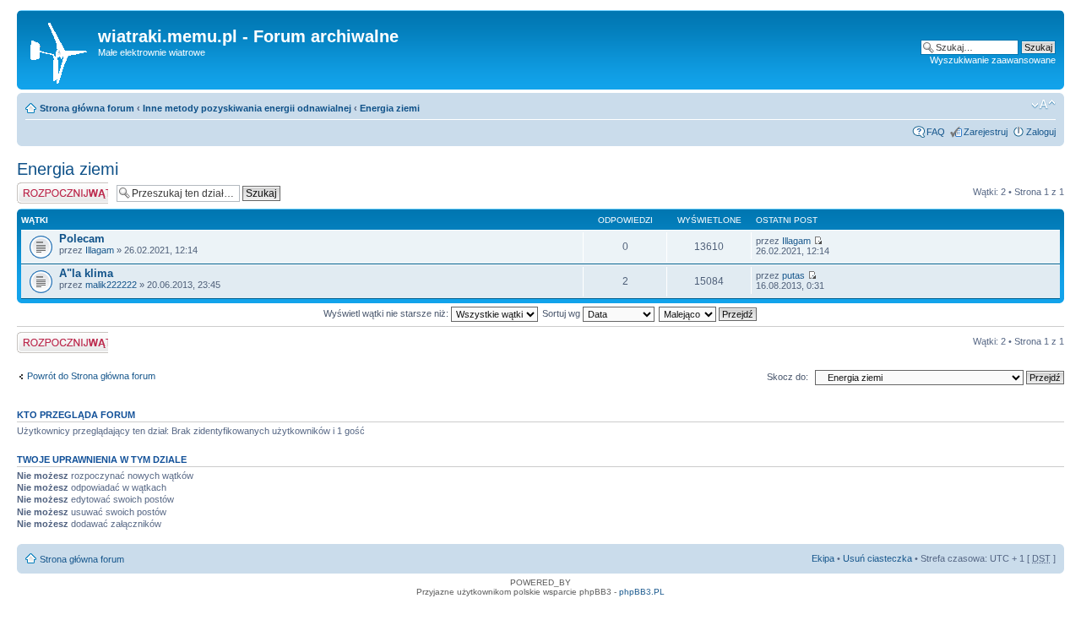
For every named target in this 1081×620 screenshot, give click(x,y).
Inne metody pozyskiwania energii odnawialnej (247, 108)
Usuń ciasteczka (877, 558)
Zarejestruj (986, 132)
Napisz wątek (45, 187)
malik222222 (111, 285)
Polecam (82, 238)
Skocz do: (787, 377)
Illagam (99, 250)
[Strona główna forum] (59, 49)
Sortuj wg (562, 313)
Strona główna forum (87, 108)
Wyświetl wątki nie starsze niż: (387, 313)
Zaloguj (1041, 132)
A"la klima (86, 273)
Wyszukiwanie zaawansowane (993, 60)
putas (793, 275)
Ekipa (823, 558)
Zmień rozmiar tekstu (1043, 104)
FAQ (935, 132)
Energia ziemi (390, 108)
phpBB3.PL (642, 591)
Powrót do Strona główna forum (91, 376)
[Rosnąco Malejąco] (708, 313)
